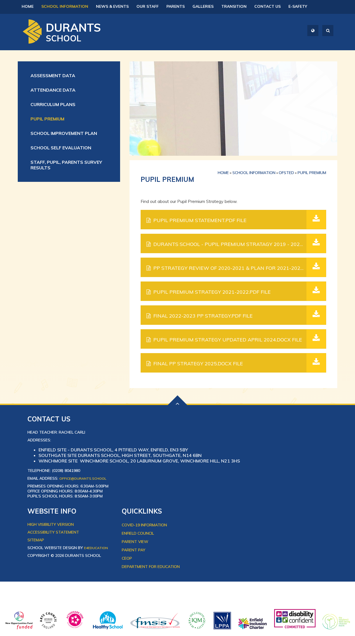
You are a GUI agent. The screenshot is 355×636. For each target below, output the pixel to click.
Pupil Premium (47, 119)
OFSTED (286, 172)
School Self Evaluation (61, 147)
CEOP (127, 558)
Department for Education (151, 566)
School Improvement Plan (64, 133)
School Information (253, 172)
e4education (96, 548)
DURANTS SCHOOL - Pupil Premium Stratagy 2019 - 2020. (239, 244)
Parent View (135, 541)
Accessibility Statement (53, 532)
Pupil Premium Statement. (200, 220)
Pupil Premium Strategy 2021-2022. (212, 292)
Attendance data (53, 90)
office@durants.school (82, 478)
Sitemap (35, 539)
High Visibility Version (50, 524)
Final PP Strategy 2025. (198, 363)
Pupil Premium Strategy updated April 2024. (227, 339)
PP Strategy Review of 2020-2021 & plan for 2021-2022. (239, 268)
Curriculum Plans (53, 104)
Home (223, 172)
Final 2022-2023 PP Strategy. (203, 316)
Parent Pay (133, 549)
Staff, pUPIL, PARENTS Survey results (66, 164)
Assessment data (53, 75)
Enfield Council (138, 533)
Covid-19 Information (144, 524)
